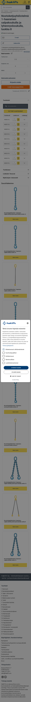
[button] (15, 376)
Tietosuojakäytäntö (7, 345)
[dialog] (15, 351)
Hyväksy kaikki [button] (16, 367)
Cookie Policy (15, 379)
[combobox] (28, 323)
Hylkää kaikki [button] (16, 372)
